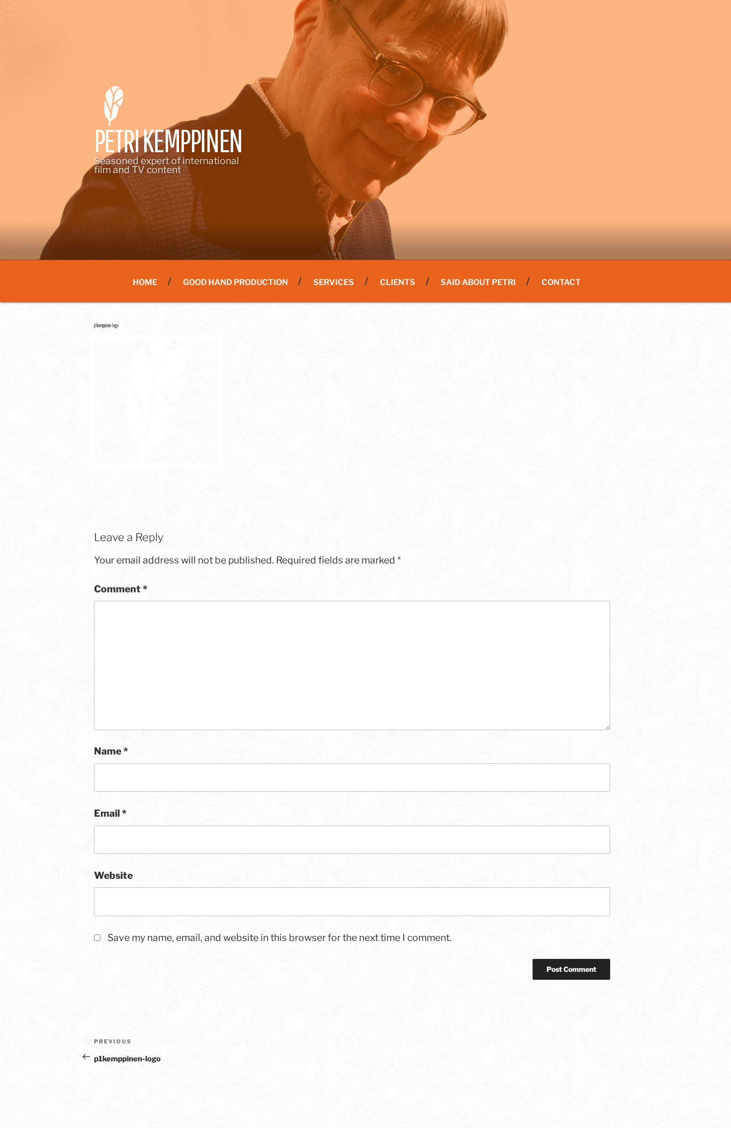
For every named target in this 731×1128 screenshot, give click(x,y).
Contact (561, 282)
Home (145, 282)
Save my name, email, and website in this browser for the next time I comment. (279, 937)
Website (113, 875)
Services (333, 282)
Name (111, 751)
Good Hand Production (235, 282)
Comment (120, 589)
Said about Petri (478, 282)
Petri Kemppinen (168, 140)
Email (110, 813)
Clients (397, 282)
